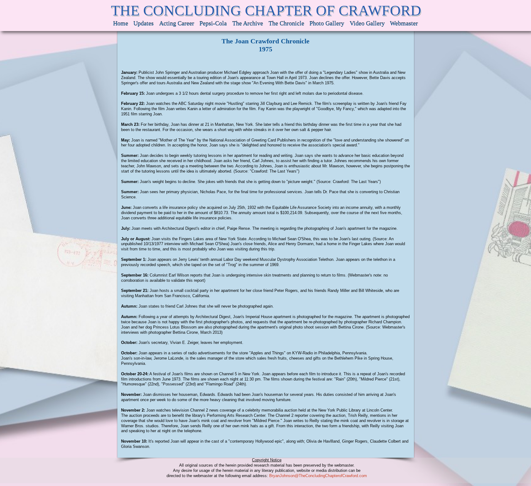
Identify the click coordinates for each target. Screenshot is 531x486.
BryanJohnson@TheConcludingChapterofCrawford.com (318, 475)
